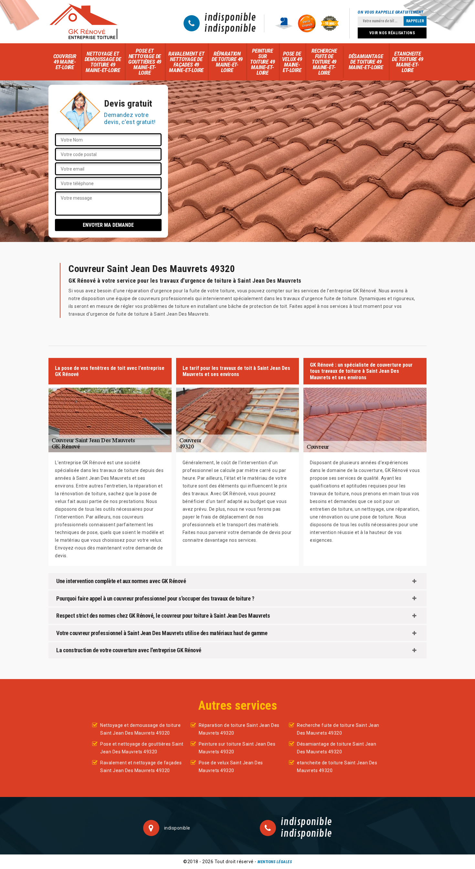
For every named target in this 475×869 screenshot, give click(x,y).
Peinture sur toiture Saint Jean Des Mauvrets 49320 (237, 747)
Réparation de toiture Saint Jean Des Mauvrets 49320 (239, 729)
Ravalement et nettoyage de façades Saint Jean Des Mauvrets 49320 (141, 766)
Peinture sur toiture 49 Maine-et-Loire (262, 61)
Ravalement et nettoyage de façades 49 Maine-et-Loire (186, 61)
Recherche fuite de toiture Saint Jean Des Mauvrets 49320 (338, 729)
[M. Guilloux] (83, 21)
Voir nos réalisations (392, 33)
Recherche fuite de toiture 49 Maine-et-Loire (324, 61)
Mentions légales (275, 862)
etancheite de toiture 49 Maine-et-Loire (407, 61)
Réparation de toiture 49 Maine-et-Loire (227, 61)
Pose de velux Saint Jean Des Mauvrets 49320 (231, 766)
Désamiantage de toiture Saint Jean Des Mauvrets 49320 (336, 747)
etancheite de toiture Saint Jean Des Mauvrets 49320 (337, 766)
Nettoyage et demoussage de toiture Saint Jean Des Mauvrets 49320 (140, 729)
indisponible (230, 18)
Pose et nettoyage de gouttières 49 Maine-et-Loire (144, 61)
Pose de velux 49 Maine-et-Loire (292, 61)
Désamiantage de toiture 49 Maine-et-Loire (366, 61)
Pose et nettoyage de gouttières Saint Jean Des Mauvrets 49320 (142, 747)
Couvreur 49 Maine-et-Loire (64, 61)
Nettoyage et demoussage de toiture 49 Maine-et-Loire (103, 61)
